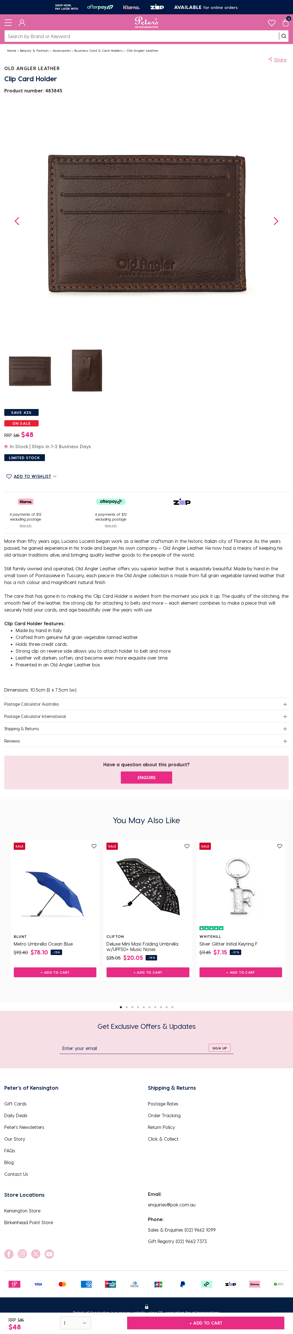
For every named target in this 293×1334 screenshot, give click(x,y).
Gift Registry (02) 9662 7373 (177, 1241)
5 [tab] (144, 1007)
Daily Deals (15, 1115)
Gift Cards (15, 1103)
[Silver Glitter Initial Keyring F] (240, 887)
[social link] (8, 1254)
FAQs (9, 1150)
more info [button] (25, 525)
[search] (283, 36)
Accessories (62, 50)
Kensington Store (22, 1210)
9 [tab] (167, 1007)
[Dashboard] (22, 22)
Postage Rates (163, 1103)
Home (11, 50)
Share (280, 59)
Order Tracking (164, 1115)
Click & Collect (163, 1139)
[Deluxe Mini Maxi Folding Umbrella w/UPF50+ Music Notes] (147, 887)
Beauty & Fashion (34, 50)
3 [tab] (132, 1007)
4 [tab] (138, 1007)
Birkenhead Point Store (28, 1222)
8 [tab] (161, 1007)
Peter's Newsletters (24, 1127)
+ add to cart (205, 1322)
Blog (9, 1162)
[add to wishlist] (94, 846)
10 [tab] (172, 1007)
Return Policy (161, 1127)
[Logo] (146, 22)
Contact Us (16, 1174)
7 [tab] (155, 1007)
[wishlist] (272, 21)
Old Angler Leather (142, 50)
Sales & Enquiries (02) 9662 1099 (182, 1229)
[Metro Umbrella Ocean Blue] (55, 887)
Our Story (14, 1139)
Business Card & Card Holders (98, 50)
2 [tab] (127, 1007)
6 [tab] (150, 1007)
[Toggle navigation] (8, 22)
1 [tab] (121, 1007)
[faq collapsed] (285, 704)
